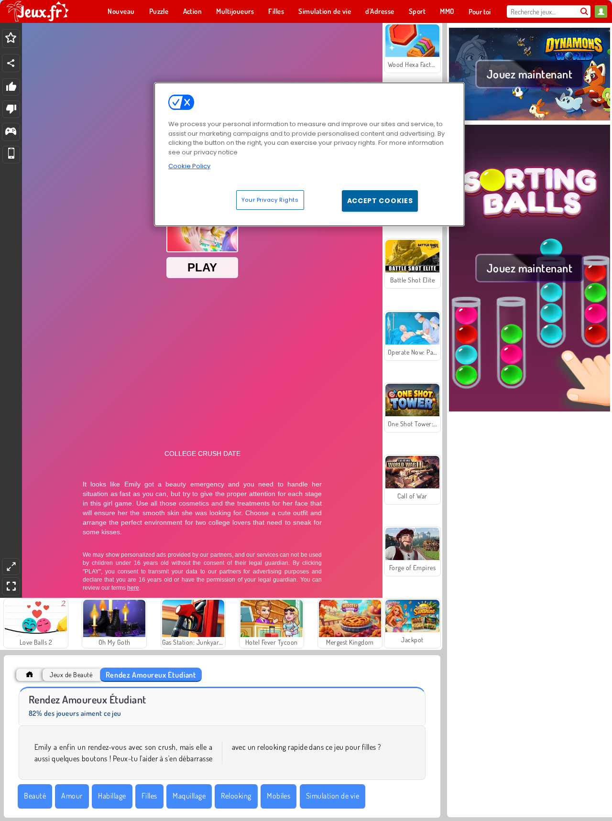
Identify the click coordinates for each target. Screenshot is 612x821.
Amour (71, 795)
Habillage (112, 795)
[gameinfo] (11, 132)
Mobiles (278, 795)
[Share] (11, 63)
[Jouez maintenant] (529, 119)
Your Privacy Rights (270, 199)
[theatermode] (11, 566)
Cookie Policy (189, 166)
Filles (149, 795)
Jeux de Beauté (71, 674)
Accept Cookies (380, 200)
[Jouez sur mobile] (11, 154)
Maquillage (189, 795)
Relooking (236, 795)
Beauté (35, 795)
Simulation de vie (332, 795)
